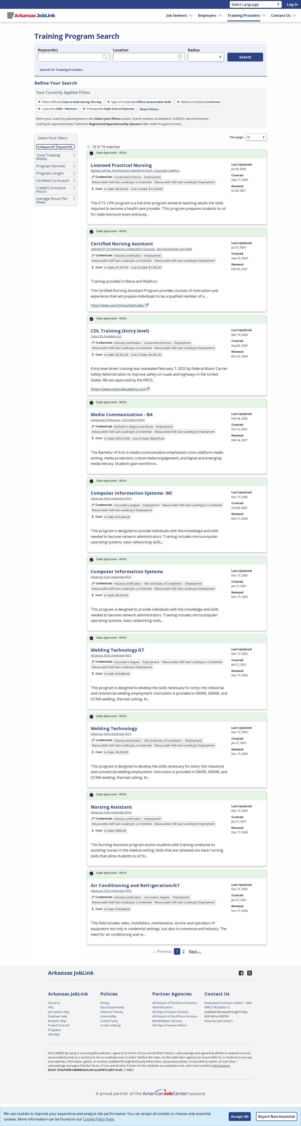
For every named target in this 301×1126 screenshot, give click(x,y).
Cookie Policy (109, 1021)
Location (120, 50)
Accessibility (108, 1016)
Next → (195, 951)
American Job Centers (218, 1021)
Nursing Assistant (111, 807)
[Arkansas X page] (249, 973)
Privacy (104, 1003)
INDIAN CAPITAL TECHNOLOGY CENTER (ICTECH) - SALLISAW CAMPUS (135, 171)
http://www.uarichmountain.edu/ (117, 305)
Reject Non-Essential (276, 1116)
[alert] (177, 154)
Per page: (237, 137)
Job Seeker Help (58, 1012)
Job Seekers (177, 15)
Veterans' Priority (111, 1012)
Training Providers (243, 15)
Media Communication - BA (122, 415)
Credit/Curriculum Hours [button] (51, 189)
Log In (292, 4)
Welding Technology (114, 728)
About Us (54, 1003)
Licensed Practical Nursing (121, 165)
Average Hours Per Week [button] (52, 200)
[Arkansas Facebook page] (241, 973)
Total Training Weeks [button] (48, 157)
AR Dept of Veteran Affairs (169, 1025)
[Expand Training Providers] (264, 15)
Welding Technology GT (117, 650)
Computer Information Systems (127, 571)
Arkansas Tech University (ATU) (111, 498)
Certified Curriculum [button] (52, 180)
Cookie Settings (110, 1025)
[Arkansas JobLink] (31, 15)
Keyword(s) (48, 50)
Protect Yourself (58, 1025)
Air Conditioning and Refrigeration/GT (135, 885)
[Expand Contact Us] (294, 15)
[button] (61, 70)
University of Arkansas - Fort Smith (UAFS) (118, 420)
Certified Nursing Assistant (122, 244)
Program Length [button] (50, 173)
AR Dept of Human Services (170, 1012)
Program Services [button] (50, 166)
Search (245, 57)
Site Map (53, 1034)
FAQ (50, 1007)
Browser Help (57, 1021)
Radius (194, 50)
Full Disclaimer (221, 1066)
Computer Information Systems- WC (132, 493)
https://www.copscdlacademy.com (118, 389)
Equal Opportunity (112, 1007)
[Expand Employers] (220, 15)
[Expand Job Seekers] (191, 15)
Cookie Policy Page (98, 1119)
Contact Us (281, 15)
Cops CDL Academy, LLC (106, 336)
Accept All (240, 1116)
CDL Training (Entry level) (120, 331)
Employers (207, 15)
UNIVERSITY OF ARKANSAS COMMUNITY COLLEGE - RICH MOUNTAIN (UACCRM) (141, 249)
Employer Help (57, 1016)
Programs (54, 1030)
